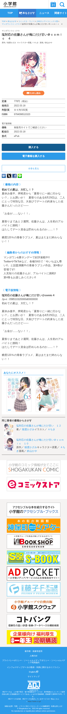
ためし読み (33, 93)
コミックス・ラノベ (26, 21)
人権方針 (34, 656)
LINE (20, 176)
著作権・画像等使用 (33, 651)
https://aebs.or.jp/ (34, 701)
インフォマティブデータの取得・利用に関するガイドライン (33, 667)
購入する (34, 147)
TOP (4, 21)
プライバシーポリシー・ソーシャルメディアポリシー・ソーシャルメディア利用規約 (33, 661)
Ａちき (36, 43)
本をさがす (12, 21)
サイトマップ (33, 676)
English (32, 672)
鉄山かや (48, 43)
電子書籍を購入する (33, 156)
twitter (9, 176)
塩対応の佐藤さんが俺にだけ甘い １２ (38, 425)
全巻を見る (33, 168)
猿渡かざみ (11, 43)
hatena (4, 176)
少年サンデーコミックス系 (47, 21)
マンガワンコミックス (11, 24)
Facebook (14, 176)
